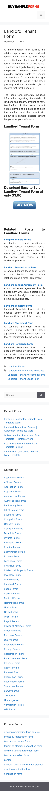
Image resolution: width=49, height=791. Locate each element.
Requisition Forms (13, 677)
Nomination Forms (14, 602)
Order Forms (11, 616)
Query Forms (11, 640)
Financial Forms (12, 565)
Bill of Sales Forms (14, 510)
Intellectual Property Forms (18, 570)
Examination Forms (14, 551)
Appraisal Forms (13, 491)
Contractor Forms (13, 528)
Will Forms (9, 709)
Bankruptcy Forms (14, 505)
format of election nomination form (23, 746)
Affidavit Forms (12, 482)
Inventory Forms (13, 575)
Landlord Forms (16, 366)
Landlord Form (16, 370)
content (8, 760)
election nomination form (17, 769)
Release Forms (12, 663)
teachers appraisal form (17, 741)
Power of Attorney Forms (17, 626)
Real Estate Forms (14, 644)
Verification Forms (14, 704)
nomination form (13, 773)
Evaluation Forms (13, 542)
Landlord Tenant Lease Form (23, 378)
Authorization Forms (15, 500)
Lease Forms (11, 589)
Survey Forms (11, 691)
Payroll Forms (11, 621)
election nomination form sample (22, 732)
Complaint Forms (13, 519)
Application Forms (14, 487)
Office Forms (11, 612)
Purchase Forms (13, 635)
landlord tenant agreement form (21, 750)
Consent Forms (12, 524)
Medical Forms (12, 598)
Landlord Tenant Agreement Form (26, 374)
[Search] (41, 395)
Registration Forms (14, 653)
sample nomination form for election (23, 764)
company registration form (18, 736)
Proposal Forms (12, 630)
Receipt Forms (12, 649)
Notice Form (10, 607)
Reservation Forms (14, 681)
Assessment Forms (14, 496)
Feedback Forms (13, 561)
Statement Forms (13, 686)
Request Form (11, 672)
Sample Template (34, 370)
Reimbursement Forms (16, 658)
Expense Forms (12, 556)
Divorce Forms (12, 538)
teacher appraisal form (16, 755)
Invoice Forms (11, 579)
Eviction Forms (12, 547)
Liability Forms (12, 593)
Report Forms (11, 667)
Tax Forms (9, 695)
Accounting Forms (14, 477)
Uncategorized (12, 700)
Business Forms (12, 514)
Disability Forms (12, 533)
